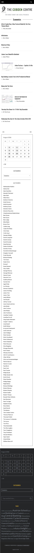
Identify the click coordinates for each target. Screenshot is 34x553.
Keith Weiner (6, 326)
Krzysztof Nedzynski (9, 328)
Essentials (4, 521)
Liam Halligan (7, 332)
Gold (9, 526)
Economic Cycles (11, 518)
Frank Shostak (7, 255)
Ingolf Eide (6, 284)
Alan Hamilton (7, 191)
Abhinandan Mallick (8, 186)
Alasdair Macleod (8, 193)
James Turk (6, 293)
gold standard (15, 526)
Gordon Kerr (6, 282)
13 (17, 151)
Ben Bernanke (26, 513)
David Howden (7, 242)
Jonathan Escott (7, 317)
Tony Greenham (7, 432)
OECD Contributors (8, 355)
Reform (29, 536)
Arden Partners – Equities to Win (24, 65)
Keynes (29, 528)
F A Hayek (13, 521)
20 (17, 154)
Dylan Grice (6, 262)
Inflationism (4, 35)
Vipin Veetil (6, 437)
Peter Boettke (7, 379)
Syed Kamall (6, 408)
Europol (5, 264)
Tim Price (6, 423)
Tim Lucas (6, 421)
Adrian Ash (6, 188)
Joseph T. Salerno (8, 321)
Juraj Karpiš (6, 324)
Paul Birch (6, 366)
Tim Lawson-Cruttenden (10, 419)
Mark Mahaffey (7, 341)
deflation (27, 516)
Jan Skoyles (6, 299)
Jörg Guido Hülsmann (9, 319)
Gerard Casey (7, 275)
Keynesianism (6, 531)
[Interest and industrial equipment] (7, 99)
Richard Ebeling (7, 257)
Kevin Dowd (6, 377)
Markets (25, 531)
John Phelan (6, 310)
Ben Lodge (6, 219)
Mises (30, 531)
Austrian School (20, 510)
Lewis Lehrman (7, 330)
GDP (6, 526)
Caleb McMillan (7, 228)
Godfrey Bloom (7, 279)
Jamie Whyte (6, 57)
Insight (24, 528)
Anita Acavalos (7, 204)
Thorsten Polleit (7, 417)
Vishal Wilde (6, 439)
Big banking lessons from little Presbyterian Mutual (15, 77)
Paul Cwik (6, 368)
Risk (9, 538)
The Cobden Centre (8, 412)
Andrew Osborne (8, 200)
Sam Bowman (7, 399)
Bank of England (17, 513)
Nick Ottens (6, 350)
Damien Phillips (7, 235)
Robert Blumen (7, 388)
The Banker (6, 410)
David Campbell (7, 237)
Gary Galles (6, 268)
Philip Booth (6, 372)
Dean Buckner (7, 244)
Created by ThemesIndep (23, 545)
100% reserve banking (6, 510)
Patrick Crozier (7, 363)
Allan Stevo (6, 197)
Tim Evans (6, 259)
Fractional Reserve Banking (21, 523)
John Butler (6, 306)
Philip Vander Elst (8, 375)
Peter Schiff (10, 536)
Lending (20, 531)
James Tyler (6, 295)
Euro (9, 521)
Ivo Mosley (6, 286)
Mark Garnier (7, 335)
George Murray (7, 270)
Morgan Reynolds (8, 348)
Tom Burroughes (7, 428)
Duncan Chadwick (8, 288)
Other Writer (6, 357)
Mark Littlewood (8, 339)
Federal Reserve (21, 521)
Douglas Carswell (8, 253)
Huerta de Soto (10, 528)
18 (9, 154)
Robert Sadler (7, 392)
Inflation (16, 528)
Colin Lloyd (6, 233)
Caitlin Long (6, 226)
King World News (14, 531)
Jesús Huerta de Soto (9, 304)
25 (9, 157)
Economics (24, 518)
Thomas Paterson (8, 414)
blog (3, 516)
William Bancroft (8, 441)
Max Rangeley (7, 346)
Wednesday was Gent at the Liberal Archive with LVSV (16, 119)
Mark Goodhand (7, 337)
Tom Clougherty (7, 430)
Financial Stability (7, 523)
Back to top (16, 549)
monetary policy (8, 533)
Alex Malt (6, 195)
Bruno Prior (6, 224)
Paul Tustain (6, 370)
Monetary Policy (5, 45)
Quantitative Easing (20, 536)
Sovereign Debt (24, 538)
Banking (8, 513)
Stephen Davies (7, 403)
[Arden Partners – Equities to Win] (7, 67)
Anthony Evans (7, 206)
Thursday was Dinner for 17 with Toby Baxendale (14, 109)
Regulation (4, 538)
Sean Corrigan (7, 401)
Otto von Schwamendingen (10, 359)
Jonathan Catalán (8, 315)
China (23, 516)
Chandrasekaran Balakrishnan (11, 213)
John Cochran (7, 308)
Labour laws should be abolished (10, 54)
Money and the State (7, 86)
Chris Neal (6, 231)
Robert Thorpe (7, 394)
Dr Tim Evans (6, 112)
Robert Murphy (7, 390)
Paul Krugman (4, 536)
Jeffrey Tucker (7, 301)
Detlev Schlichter (8, 246)
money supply (26, 534)
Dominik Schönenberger (9, 251)
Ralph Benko (6, 383)
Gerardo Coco (7, 277)
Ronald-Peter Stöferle (9, 397)
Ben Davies (6, 215)
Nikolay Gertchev (8, 352)
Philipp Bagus (7, 381)
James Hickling (7, 290)
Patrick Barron (7, 361)
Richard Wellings (7, 386)
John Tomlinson (7, 313)
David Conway (7, 239)
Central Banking (13, 515)
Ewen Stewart (19, 68)
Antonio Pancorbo (8, 211)
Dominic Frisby (7, 248)
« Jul (4, 164)
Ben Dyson (6, 217)
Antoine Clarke (7, 208)
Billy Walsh (6, 222)
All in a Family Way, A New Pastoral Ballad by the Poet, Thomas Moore (16, 25)
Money (18, 534)
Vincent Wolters (7, 434)
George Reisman (7, 273)
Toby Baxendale (7, 28)
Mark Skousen (7, 344)
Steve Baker (6, 38)
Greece (21, 526)
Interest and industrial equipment (21, 98)
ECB (2, 518)
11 (9, 151)
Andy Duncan (7, 202)
